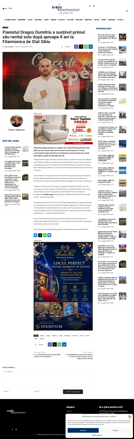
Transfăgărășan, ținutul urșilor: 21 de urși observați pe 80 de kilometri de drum (79, 357)
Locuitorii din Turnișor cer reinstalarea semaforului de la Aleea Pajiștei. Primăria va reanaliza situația (107, 130)
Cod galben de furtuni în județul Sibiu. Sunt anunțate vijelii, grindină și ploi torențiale (13, 164)
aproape (42, 335)
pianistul (75, 335)
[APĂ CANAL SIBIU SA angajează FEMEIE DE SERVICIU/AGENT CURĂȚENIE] (122, 158)
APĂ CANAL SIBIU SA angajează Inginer (106, 181)
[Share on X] (40, 235)
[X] (81, 47)
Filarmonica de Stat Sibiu (79, 229)
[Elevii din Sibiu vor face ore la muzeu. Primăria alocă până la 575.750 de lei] (122, 37)
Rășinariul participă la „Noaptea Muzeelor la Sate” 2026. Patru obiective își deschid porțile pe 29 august (13, 198)
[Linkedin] (91, 47)
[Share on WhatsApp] (45, 235)
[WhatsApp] (86, 47)
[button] (130, 417)
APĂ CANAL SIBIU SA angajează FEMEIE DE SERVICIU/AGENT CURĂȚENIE (106, 158)
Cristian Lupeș (48, 194)
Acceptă (83, 430)
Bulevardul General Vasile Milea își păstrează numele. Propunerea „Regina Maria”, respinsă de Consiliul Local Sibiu (107, 235)
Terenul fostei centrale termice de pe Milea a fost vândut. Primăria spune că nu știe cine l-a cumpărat (107, 62)
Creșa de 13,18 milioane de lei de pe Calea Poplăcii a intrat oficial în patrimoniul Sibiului (108, 49)
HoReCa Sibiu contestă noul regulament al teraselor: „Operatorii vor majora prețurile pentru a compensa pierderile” (107, 116)
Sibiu (35, 338)
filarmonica (67, 335)
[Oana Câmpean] (16, 120)
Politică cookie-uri (97, 435)
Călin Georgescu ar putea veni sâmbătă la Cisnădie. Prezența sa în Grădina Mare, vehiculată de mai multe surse (107, 297)
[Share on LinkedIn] (49, 235)
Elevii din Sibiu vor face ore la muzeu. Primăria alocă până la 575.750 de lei (107, 37)
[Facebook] (89, 6)
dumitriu (54, 335)
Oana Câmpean (9, 47)
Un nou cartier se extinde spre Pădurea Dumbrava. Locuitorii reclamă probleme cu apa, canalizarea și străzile (107, 102)
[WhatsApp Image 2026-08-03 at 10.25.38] (63, 129)
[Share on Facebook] (35, 235)
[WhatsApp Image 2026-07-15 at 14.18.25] (63, 286)
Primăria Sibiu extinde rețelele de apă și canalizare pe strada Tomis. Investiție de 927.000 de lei (13, 150)
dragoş (48, 335)
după (60, 335)
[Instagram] (93, 6)
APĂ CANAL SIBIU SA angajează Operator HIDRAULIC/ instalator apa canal (107, 170)
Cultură (5, 27)
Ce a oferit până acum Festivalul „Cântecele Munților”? (47, 356)
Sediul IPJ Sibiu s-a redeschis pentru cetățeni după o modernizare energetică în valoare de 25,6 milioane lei (107, 194)
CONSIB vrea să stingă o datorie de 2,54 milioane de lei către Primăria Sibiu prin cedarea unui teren (107, 74)
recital (87, 335)
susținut (41, 338)
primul (82, 335)
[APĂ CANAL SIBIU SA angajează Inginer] (122, 182)
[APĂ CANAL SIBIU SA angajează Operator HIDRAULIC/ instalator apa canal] (122, 170)
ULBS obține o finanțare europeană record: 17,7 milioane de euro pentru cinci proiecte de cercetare (107, 144)
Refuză (115, 430)
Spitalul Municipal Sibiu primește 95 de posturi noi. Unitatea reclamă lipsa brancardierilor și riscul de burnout (108, 88)
